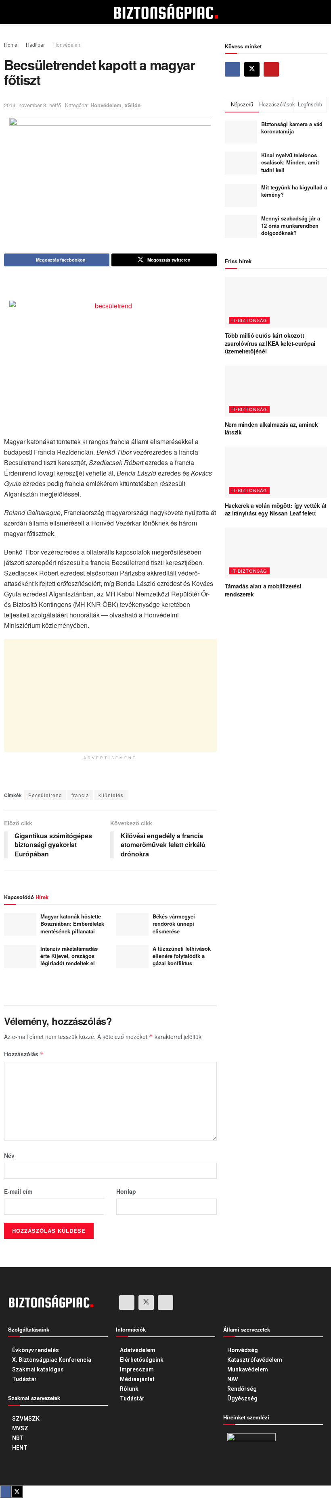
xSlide (132, 105)
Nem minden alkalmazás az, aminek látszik (271, 428)
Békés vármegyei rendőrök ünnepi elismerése (174, 923)
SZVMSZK (26, 1418)
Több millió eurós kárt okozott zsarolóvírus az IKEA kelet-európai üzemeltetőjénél (270, 343)
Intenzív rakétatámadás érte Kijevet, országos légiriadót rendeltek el (69, 956)
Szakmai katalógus (38, 1369)
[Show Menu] (23, 12)
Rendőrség (242, 1389)
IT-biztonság (249, 320)
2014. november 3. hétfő (32, 105)
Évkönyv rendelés (35, 1350)
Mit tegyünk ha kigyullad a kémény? (294, 190)
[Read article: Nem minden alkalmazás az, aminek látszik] (276, 391)
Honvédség (242, 1350)
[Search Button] (307, 12)
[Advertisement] (110, 695)
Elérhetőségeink (141, 1360)
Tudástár (24, 1379)
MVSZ (20, 1428)
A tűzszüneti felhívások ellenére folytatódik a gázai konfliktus (182, 956)
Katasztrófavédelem (254, 1360)
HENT (19, 1447)
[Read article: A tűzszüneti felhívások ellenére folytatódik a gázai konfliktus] (132, 956)
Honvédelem (67, 44)
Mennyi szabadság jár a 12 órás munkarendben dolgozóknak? (290, 225)
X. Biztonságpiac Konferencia (51, 1360)
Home (10, 44)
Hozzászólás (24, 1054)
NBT (18, 1438)
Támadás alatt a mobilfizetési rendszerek (263, 590)
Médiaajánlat (137, 1379)
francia (80, 795)
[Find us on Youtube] (271, 69)
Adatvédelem (137, 1350)
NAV (232, 1379)
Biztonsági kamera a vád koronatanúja (292, 127)
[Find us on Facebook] (232, 69)
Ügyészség (242, 1398)
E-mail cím (18, 1191)
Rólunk (129, 1389)
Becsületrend (45, 795)
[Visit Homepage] (165, 12)
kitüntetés (111, 795)
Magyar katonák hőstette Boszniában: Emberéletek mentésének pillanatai (72, 923)
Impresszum (137, 1369)
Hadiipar (35, 44)
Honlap (126, 1191)
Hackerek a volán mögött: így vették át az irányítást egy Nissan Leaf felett (276, 509)
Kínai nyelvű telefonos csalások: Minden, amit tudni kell (290, 162)
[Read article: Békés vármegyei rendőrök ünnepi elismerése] (132, 924)
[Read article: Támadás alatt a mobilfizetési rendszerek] (276, 553)
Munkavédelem (247, 1369)
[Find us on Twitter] (252, 69)
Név (9, 1155)
